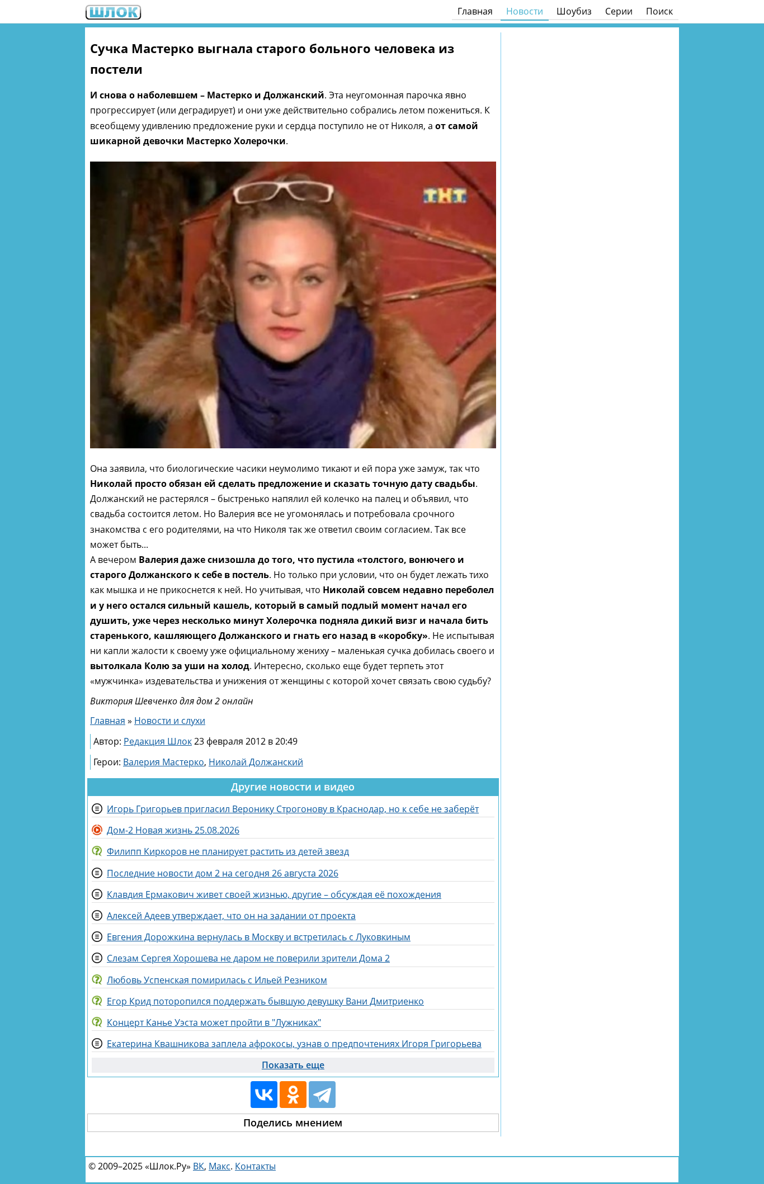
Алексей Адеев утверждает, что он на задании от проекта (231, 916)
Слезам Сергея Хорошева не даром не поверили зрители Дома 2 (248, 958)
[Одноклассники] (293, 1094)
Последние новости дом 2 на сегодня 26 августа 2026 (222, 873)
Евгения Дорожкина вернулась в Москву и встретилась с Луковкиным (259, 937)
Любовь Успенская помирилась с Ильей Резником (217, 980)
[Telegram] (322, 1094)
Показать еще (293, 1065)
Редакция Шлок (158, 741)
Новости (524, 11)
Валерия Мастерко (163, 762)
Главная (475, 11)
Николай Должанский (256, 762)
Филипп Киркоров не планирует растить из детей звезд (228, 851)
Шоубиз (574, 11)
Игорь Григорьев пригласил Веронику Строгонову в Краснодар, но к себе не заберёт (293, 809)
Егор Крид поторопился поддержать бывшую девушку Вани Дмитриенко (265, 1001)
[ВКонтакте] (264, 1094)
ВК (198, 1166)
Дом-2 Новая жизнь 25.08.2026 (173, 830)
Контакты (255, 1166)
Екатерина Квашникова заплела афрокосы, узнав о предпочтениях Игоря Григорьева (294, 1044)
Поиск (659, 11)
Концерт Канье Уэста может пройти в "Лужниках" (214, 1022)
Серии (619, 11)
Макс (219, 1166)
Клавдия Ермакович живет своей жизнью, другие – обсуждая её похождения (274, 894)
